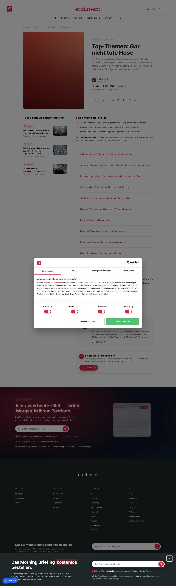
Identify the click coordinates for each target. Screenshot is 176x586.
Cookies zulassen (122, 321)
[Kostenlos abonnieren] (161, 564)
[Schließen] (169, 558)
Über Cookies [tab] (128, 271)
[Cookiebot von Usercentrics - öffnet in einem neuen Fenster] (128, 263)
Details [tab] (74, 271)
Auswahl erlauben (87, 321)
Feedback (12, 581)
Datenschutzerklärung (132, 576)
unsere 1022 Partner (53, 283)
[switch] (74, 311)
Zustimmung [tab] (47, 271)
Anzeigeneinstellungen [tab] (101, 271)
